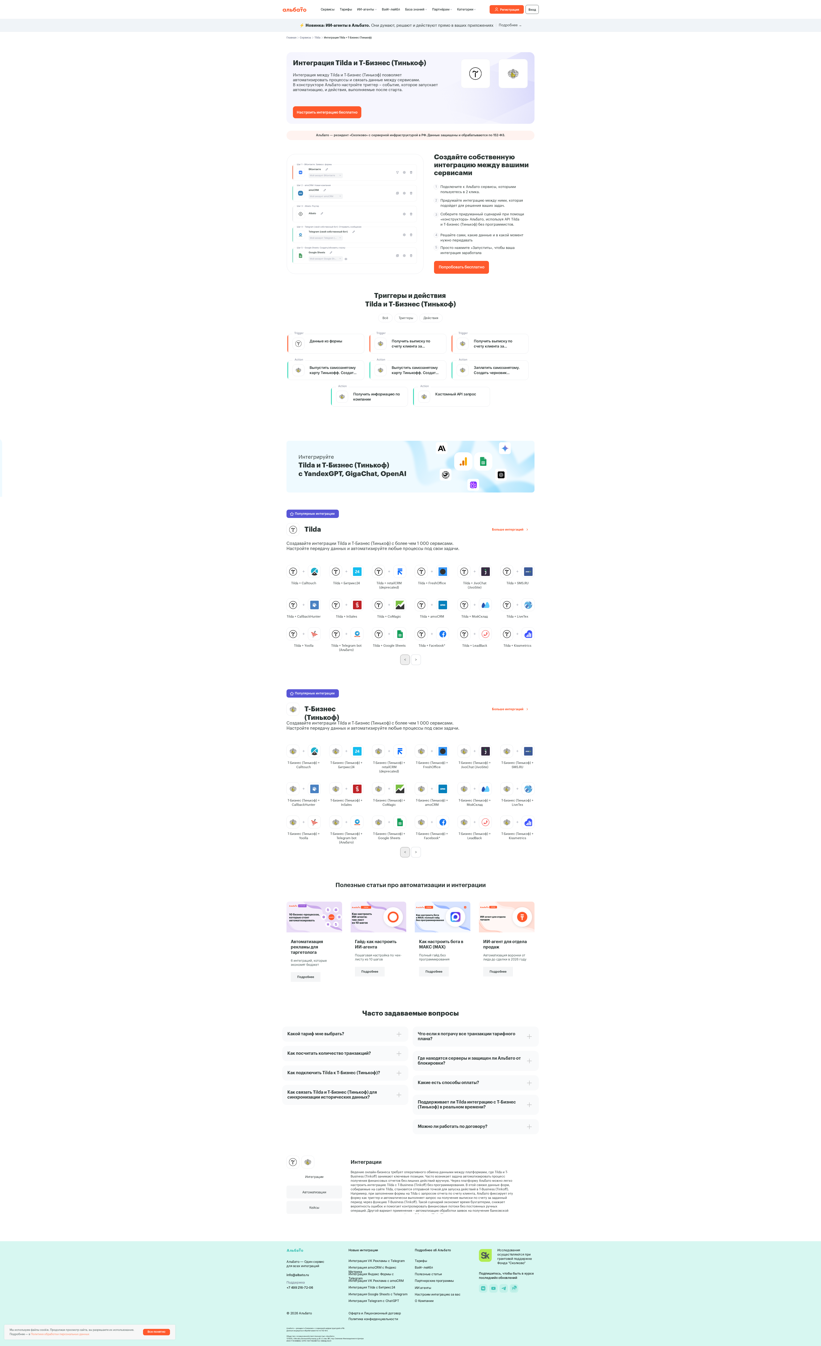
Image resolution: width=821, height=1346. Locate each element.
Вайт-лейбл (391, 9)
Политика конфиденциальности (373, 1319)
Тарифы (346, 9)
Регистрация (509, 9)
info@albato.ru (297, 1275)
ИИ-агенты (365, 9)
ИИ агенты (423, 1288)
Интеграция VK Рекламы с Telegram (376, 1261)
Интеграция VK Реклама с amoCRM (376, 1281)
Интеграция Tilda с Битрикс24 (371, 1287)
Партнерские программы (434, 1281)
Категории (465, 9)
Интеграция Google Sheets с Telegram (377, 1294)
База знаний (414, 9)
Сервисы (328, 9)
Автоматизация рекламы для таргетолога (307, 947)
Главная (291, 37)
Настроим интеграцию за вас (438, 1294)
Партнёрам (440, 9)
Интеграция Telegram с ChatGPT (373, 1301)
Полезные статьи (428, 1274)
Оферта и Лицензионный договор (374, 1313)
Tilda (317, 37)
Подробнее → (510, 25)
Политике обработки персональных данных (60, 1334)
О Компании (424, 1301)
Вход (532, 9)
